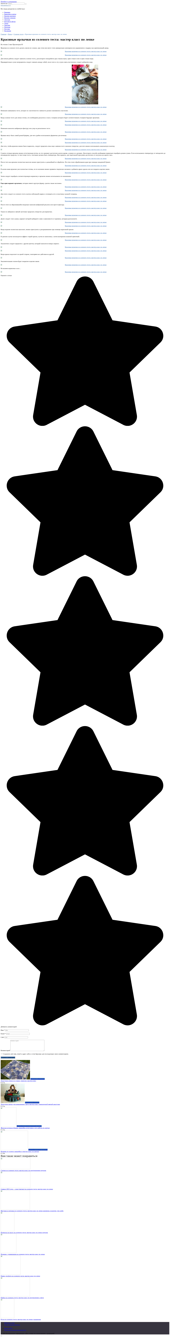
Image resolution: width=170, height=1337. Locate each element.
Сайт (2, 1037)
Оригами (7, 25)
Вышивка (7, 12)
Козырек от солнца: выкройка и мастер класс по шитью (20, 1151)
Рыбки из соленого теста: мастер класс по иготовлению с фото (22, 1298)
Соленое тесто (18, 34)
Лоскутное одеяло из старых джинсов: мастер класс (18, 1081)
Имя (3, 1030)
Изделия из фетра (10, 21)
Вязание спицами (9, 18)
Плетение (7, 27)
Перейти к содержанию (9, 1)
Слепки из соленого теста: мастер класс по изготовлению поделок (23, 1170)
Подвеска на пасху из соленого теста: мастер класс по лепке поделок (24, 1232)
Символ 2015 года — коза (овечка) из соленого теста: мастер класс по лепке (27, 1189)
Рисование (7, 31)
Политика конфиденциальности (15, 1330)
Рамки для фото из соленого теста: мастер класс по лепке (20, 1276)
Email (3, 1034)
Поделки (7, 29)
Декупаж (7, 20)
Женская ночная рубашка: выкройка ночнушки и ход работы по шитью (25, 1128)
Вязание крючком (10, 16)
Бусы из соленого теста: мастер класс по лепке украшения (21, 1319)
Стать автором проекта (12, 1325)
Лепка (6, 23)
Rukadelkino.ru (6, 5)
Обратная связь (9, 1323)
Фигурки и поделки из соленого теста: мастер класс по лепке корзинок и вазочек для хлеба (32, 1211)
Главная (3, 34)
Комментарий (5, 1050)
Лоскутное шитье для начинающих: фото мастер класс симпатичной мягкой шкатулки (30, 1104)
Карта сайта (8, 1328)
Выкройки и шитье (10, 14)
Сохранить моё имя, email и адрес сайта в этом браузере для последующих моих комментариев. (36, 1054)
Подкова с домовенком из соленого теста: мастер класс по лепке (23, 1254)
